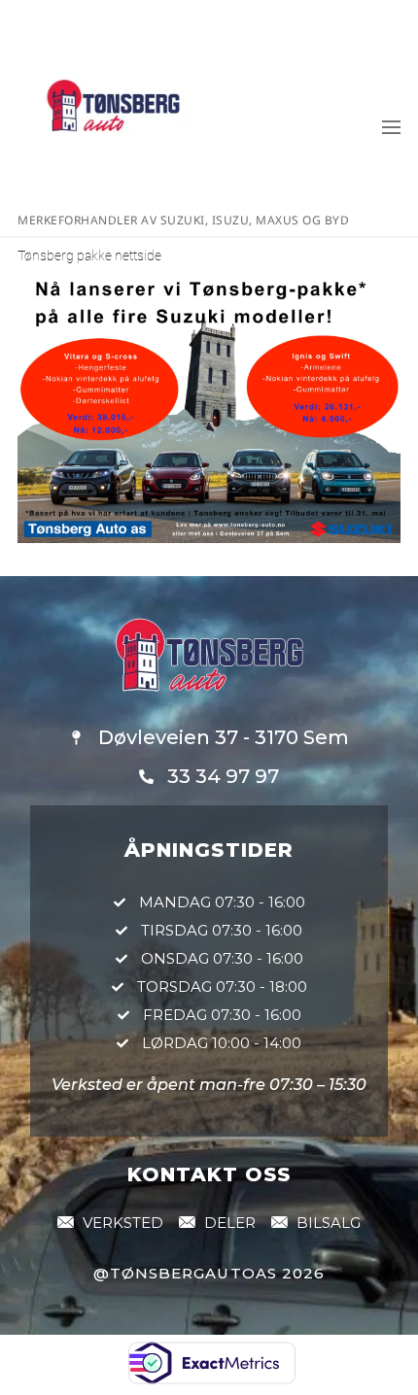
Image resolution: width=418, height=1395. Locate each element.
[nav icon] (391, 127)
